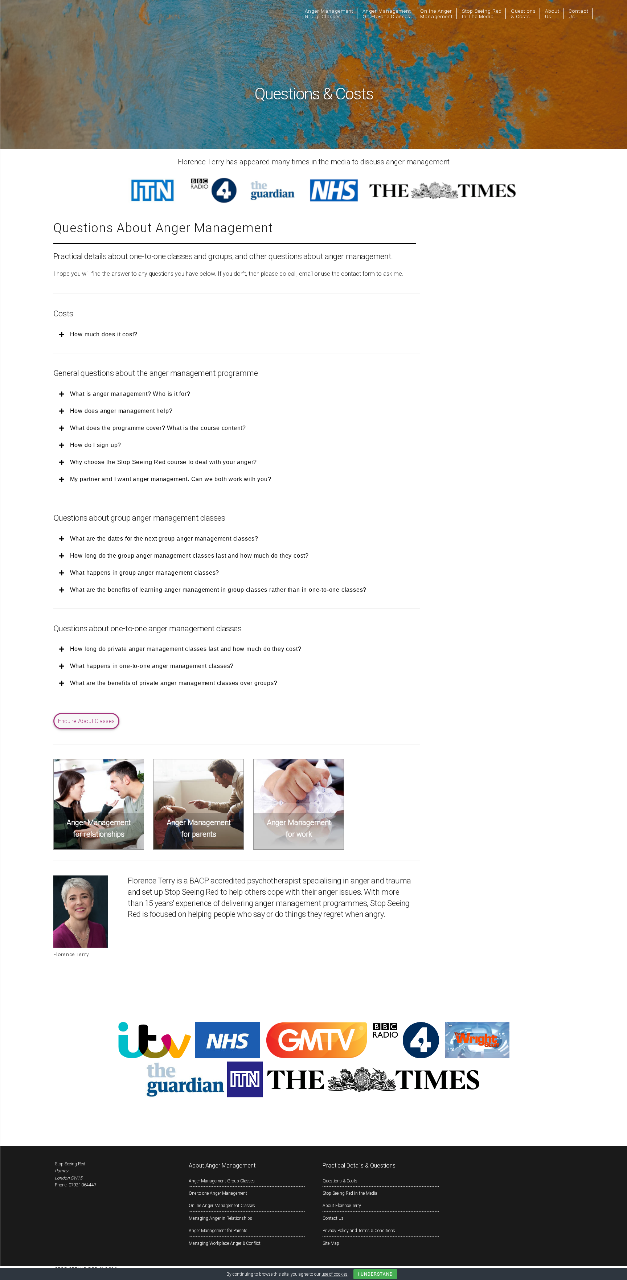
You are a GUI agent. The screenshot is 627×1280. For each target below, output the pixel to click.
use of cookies (334, 1274)
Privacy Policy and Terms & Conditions (359, 1230)
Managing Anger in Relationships (220, 1218)
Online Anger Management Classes (222, 1205)
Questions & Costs (340, 1180)
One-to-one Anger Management (218, 1193)
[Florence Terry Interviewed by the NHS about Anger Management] (227, 1056)
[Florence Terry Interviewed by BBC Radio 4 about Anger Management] (406, 1056)
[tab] (235, 334)
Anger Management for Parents (218, 1230)
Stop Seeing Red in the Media (350, 1193)
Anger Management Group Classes (222, 1180)
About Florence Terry (342, 1205)
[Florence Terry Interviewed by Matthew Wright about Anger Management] (477, 1056)
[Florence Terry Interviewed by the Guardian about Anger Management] (185, 1095)
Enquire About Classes (86, 721)
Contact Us (333, 1218)
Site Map (331, 1243)
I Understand (375, 1274)
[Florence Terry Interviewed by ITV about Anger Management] (154, 1056)
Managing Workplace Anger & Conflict (225, 1243)
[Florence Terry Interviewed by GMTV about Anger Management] (316, 1056)
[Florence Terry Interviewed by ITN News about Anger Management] (245, 1095)
